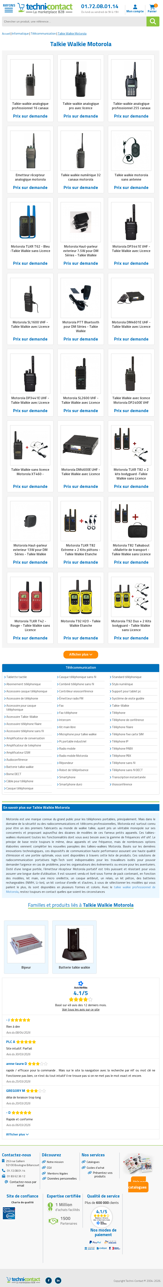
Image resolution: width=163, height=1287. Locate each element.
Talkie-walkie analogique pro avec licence (81, 106)
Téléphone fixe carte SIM (128, 734)
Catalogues (93, 1162)
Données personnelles (62, 1178)
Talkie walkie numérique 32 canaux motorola (81, 177)
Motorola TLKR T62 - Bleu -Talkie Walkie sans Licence (30, 248)
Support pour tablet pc (126, 691)
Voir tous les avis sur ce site (81, 1009)
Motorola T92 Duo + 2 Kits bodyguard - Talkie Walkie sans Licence (131, 625)
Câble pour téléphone (19, 781)
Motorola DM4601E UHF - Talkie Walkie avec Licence (131, 324)
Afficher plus (79, 654)
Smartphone (67, 777)
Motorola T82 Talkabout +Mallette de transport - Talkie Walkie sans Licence (131, 550)
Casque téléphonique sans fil (77, 677)
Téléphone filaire (122, 727)
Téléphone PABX (122, 748)
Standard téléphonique (127, 677)
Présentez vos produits (103, 1174)
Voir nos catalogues (137, 1184)
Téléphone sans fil (123, 763)
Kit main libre (67, 727)
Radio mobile (67, 748)
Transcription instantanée (129, 777)
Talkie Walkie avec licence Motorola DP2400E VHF (131, 400)
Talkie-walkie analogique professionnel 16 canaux (30, 106)
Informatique (20, 33)
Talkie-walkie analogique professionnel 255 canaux (131, 106)
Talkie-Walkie (120, 705)
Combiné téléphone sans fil (76, 684)
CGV (49, 1167)
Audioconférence (17, 759)
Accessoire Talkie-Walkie (22, 716)
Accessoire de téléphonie (22, 698)
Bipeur (26, 967)
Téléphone (118, 712)
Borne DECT (13, 774)
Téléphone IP (120, 741)
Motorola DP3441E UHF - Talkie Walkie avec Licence (30, 400)
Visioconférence (122, 784)
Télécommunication (43, 33)
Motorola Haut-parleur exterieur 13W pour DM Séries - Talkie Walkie (30, 550)
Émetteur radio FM (71, 698)
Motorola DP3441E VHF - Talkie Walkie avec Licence (131, 248)
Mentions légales (57, 1173)
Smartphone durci (70, 784)
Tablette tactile (16, 677)
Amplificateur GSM (18, 752)
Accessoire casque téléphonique (26, 691)
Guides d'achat (95, 1167)
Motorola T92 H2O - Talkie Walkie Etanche (81, 623)
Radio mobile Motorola (73, 755)
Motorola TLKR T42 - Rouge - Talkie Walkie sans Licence (30, 625)
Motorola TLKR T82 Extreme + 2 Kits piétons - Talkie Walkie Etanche (80, 550)
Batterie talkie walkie (74, 967)
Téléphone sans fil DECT (127, 770)
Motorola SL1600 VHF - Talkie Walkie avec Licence (30, 324)
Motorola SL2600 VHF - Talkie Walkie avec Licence (80, 400)
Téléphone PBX (121, 755)
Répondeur (66, 763)
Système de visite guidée (128, 698)
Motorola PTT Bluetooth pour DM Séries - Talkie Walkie (80, 327)
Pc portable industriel (72, 741)
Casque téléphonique (19, 788)
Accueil (6, 33)
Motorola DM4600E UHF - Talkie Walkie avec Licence (80, 472)
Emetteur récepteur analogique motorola (30, 177)
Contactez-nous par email (22, 1184)
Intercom (65, 720)
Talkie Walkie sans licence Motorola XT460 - (30, 472)
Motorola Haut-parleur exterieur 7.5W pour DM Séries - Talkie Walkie (80, 251)
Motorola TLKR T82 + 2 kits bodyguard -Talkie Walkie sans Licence (131, 474)
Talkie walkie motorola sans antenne (131, 177)
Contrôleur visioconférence (76, 691)
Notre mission (55, 1162)
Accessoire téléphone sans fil (25, 731)
